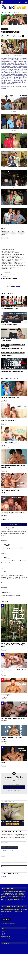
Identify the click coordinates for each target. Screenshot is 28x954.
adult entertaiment (8, 251)
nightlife (4, 264)
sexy (6, 267)
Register (4, 931)
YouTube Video (5, 346)
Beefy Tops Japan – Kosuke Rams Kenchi (12, 718)
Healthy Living (12, 344)
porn (9, 265)
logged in (9, 595)
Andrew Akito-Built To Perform (10, 398)
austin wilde (5, 254)
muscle (11, 262)
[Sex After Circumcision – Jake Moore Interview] (14, 730)
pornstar (15, 265)
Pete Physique (12, 306)
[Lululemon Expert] (14, 333)
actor (4, 249)
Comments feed (6, 936)
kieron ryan (16, 260)
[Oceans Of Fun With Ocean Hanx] (14, 433)
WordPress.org (6, 938)
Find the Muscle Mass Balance (9, 309)
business (4, 256)
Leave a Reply (14, 524)
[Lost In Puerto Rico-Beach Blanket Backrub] (14, 503)
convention (13, 257)
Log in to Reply (4, 540)
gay (22, 259)
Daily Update (5, 306)
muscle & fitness (20, 262)
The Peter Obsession (7, 355)
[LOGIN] (26, 2)
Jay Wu (3, 763)
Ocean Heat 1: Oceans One (8, 420)
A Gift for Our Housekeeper (9, 325)
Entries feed (5, 934)
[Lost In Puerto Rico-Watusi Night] (14, 480)
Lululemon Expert (6, 341)
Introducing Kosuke (6, 695)
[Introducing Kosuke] (14, 685)
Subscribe (6, 919)
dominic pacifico (7, 259)
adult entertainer (7, 253)
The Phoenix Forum (15, 267)
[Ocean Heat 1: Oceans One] (14, 410)
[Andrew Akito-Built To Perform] (14, 388)
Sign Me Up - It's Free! (9, 847)
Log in (3, 933)
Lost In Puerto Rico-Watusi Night (10, 490)
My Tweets (3, 876)
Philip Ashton (18, 264)
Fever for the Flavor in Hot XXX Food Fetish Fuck (13, 670)
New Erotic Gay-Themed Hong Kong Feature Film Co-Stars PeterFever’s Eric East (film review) (13, 645)
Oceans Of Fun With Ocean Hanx (10, 443)
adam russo (11, 249)
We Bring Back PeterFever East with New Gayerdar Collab (13, 466)
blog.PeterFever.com (17, 254)
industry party (6, 260)
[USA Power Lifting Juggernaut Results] (14, 363)
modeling (4, 262)
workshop (5, 268)
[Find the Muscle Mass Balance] (14, 301)
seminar (22, 265)
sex (3, 267)
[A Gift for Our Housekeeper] (14, 317)
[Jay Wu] (14, 753)
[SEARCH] (22, 2)
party (10, 264)
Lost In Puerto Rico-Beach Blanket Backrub (13, 513)
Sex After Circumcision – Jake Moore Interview (11, 738)
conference (5, 257)
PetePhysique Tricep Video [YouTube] (12, 349)
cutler (21, 257)
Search (25, 857)
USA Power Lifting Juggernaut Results (12, 371)
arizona (16, 253)
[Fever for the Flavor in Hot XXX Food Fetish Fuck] (14, 660)
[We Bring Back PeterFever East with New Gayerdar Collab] (14, 456)
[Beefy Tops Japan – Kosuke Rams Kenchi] (14, 709)
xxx (10, 268)
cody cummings (13, 256)
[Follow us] (19, 2)
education (16, 259)
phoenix (4, 265)
